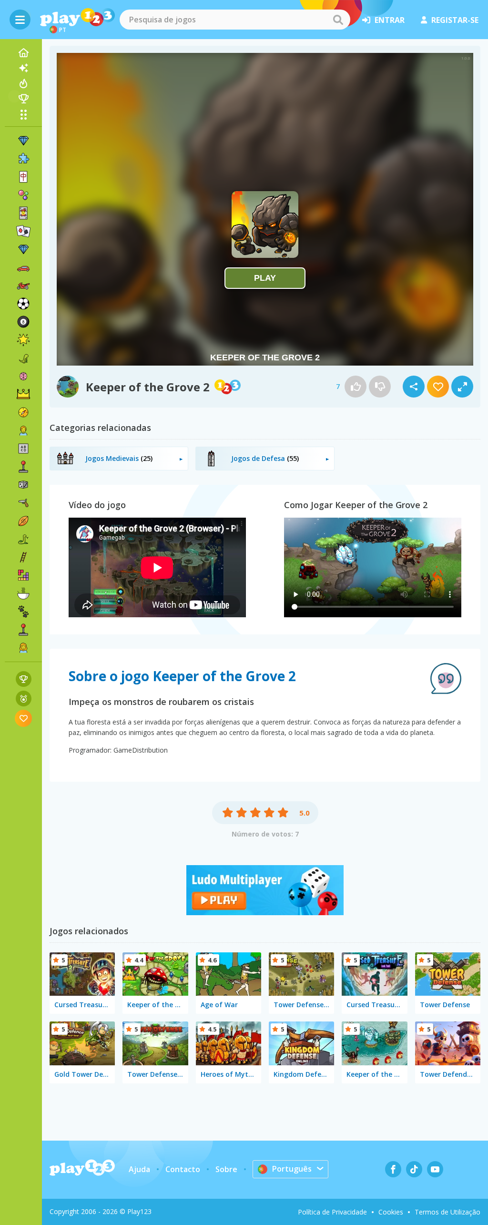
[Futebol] (23, 304)
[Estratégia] (23, 394)
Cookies (390, 1211)
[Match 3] (23, 141)
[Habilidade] (23, 557)
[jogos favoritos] (23, 718)
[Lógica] (23, 376)
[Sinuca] (23, 322)
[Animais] (23, 611)
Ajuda (139, 1169)
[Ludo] (265, 912)
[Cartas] (23, 213)
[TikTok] (414, 1169)
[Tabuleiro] (23, 485)
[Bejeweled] (23, 249)
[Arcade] (23, 467)
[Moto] (23, 285)
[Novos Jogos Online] (23, 68)
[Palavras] (23, 448)
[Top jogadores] (23, 98)
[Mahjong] (23, 177)
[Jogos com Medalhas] (23, 698)
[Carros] (23, 267)
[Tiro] (23, 503)
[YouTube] (435, 1169)
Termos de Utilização (447, 1211)
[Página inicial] (23, 53)
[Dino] (23, 358)
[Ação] (23, 412)
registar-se (454, 20)
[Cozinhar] (23, 593)
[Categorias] (23, 114)
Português (292, 1169)
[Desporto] (23, 521)
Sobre (226, 1169)
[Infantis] (23, 430)
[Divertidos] (23, 340)
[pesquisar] (338, 20)
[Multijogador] (23, 630)
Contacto (182, 1169)
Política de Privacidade (332, 1211)
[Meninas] (23, 648)
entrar (390, 20)
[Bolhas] (23, 195)
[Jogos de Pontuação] (23, 679)
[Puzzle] (23, 159)
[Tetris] (23, 575)
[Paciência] (23, 231)
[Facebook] (393, 1169)
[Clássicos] (23, 539)
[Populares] (23, 83)
